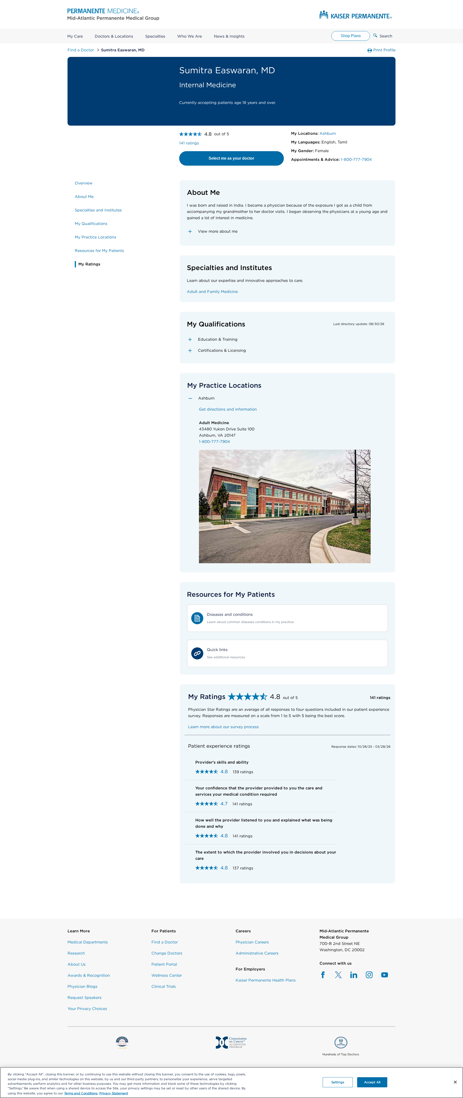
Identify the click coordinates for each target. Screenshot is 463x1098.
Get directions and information (228, 409)
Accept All (372, 1082)
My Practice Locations (95, 237)
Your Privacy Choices (87, 1008)
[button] (287, 231)
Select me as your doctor (231, 158)
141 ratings (189, 143)
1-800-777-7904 (356, 159)
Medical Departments (88, 942)
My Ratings (89, 264)
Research (76, 953)
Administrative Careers (257, 953)
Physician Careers (252, 942)
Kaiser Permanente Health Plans (266, 980)
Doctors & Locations (114, 36)
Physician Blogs (82, 986)
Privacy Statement (113, 1093)
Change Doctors (166, 953)
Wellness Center (166, 975)
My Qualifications (91, 223)
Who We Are (189, 36)
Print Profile (383, 50)
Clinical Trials (163, 986)
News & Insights (229, 36)
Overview (84, 183)
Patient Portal (164, 964)
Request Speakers (85, 997)
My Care (75, 36)
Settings (337, 1082)
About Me (84, 196)
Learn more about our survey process (223, 727)
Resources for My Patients (99, 250)
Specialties (155, 36)
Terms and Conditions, (81, 1093)
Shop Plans (351, 36)
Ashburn (327, 133)
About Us (77, 964)
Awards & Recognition (89, 975)
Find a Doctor (81, 50)
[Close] (455, 1082)
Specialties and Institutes (98, 210)
